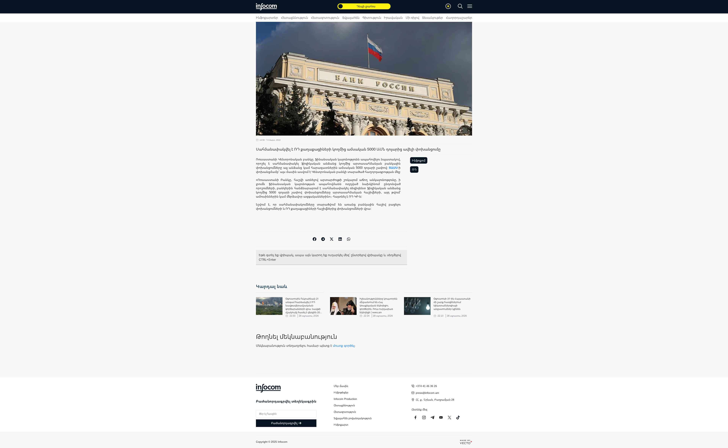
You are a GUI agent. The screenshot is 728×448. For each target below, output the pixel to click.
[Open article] (269, 306)
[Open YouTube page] (441, 417)
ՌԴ (414, 169)
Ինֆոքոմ (418, 160)
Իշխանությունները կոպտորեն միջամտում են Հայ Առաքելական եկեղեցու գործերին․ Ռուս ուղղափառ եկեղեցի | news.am (378, 305)
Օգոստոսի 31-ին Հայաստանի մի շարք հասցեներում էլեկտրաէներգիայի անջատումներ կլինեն (452, 303)
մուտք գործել (343, 346)
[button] (314, 239)
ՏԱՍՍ (393, 168)
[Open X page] (449, 417)
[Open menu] (469, 6)
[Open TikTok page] (458, 417)
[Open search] (460, 6)
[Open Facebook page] (415, 417)
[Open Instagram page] (424, 417)
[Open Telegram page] (432, 417)
